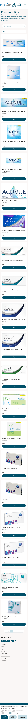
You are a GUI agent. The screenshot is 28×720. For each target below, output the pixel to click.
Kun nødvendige (22, 717)
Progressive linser (5, 656)
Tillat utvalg (12, 717)
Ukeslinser (3, 658)
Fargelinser (3, 660)
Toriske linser (4, 653)
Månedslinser (4, 651)
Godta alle (4, 717)
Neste (20, 631)
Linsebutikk (3, 644)
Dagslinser (3, 646)
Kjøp (14, 59)
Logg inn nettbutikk (14, 6)
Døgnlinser (3, 649)
